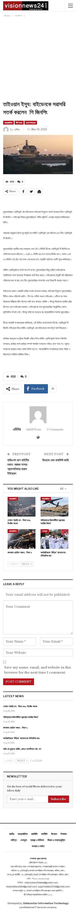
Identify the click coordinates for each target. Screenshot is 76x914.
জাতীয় (11, 833)
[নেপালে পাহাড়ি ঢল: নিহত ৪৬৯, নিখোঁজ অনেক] (21, 506)
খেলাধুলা (44, 531)
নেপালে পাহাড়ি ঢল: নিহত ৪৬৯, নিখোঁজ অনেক (20, 706)
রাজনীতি (34, 833)
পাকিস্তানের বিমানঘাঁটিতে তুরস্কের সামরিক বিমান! (20, 717)
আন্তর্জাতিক (8, 122)
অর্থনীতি (44, 833)
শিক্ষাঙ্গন (64, 833)
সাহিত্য (14, 840)
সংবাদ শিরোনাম (31, 122)
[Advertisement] (38, 60)
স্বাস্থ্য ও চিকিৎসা (37, 840)
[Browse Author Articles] (38, 414)
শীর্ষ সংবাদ (19, 122)
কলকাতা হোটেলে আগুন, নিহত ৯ (15, 727)
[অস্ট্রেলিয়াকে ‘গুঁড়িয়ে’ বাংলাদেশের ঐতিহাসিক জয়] (54, 539)
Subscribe (58, 799)
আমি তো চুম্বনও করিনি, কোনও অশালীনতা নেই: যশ (22, 748)
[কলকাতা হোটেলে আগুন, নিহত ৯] (21, 539)
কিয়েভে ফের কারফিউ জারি (55, 460)
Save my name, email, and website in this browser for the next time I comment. (37, 670)
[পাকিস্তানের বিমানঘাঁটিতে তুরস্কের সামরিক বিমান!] (54, 506)
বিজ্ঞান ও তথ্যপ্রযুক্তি (56, 840)
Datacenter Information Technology (45, 903)
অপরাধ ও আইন (38, 846)
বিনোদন (54, 833)
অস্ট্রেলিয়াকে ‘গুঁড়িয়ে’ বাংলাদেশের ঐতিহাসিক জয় (21, 738)
